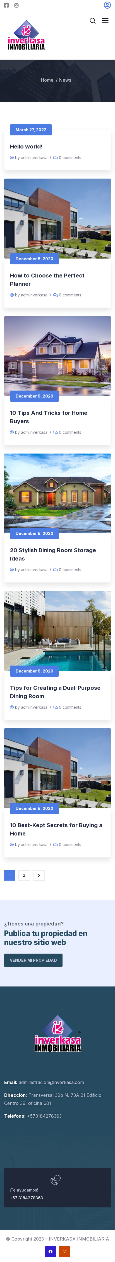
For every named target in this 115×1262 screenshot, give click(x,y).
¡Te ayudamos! (24, 1190)
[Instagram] (64, 1251)
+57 (30, 1116)
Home (47, 80)
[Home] (57, 1033)
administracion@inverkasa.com (51, 1082)
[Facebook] (50, 1251)
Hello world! (26, 146)
